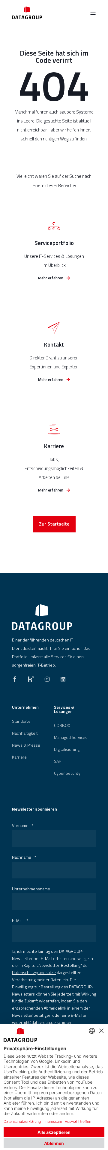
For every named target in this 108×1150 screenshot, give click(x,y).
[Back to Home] (27, 12)
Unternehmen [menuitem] (25, 707)
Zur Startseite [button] (54, 523)
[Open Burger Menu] (93, 13)
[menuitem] (21, 721)
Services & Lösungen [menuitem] (64, 709)
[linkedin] (61, 677)
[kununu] (31, 677)
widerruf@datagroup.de (34, 1022)
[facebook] (16, 677)
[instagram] (47, 677)
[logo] (42, 617)
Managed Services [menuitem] (70, 737)
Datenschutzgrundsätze (34, 972)
